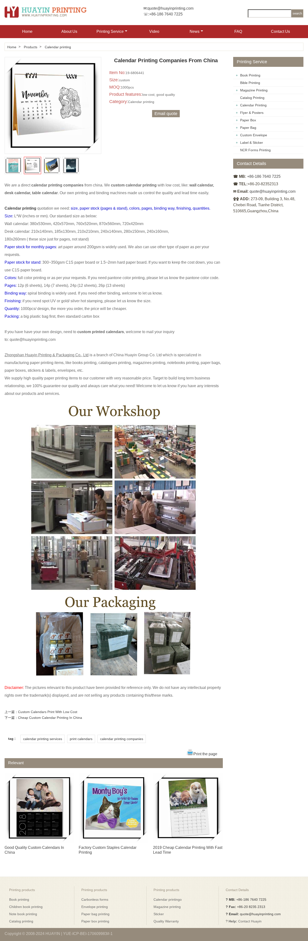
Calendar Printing (253, 105)
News (194, 31)
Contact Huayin (250, 921)
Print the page (205, 754)
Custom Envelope (253, 135)
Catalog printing (21, 921)
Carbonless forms (94, 899)
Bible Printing (250, 83)
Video (154, 31)
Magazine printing (167, 907)
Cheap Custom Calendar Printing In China (50, 718)
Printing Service (110, 31)
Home (27, 31)
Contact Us (280, 31)
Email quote (165, 113)
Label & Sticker (251, 142)
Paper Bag (248, 128)
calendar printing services (42, 739)
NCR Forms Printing (255, 150)
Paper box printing (95, 921)
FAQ (238, 31)
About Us (69, 31)
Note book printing (23, 914)
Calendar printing (58, 47)
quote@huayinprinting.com (170, 8)
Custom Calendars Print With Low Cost (47, 712)
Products (30, 47)
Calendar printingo (168, 899)
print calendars (81, 739)
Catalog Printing (252, 98)
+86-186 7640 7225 (166, 14)
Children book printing (26, 907)
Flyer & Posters (251, 113)
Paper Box (248, 120)
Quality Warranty (166, 921)
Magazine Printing (254, 90)
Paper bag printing (95, 914)
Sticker (159, 914)
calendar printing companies (121, 739)
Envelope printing (94, 907)
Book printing (19, 899)
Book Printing (250, 75)
